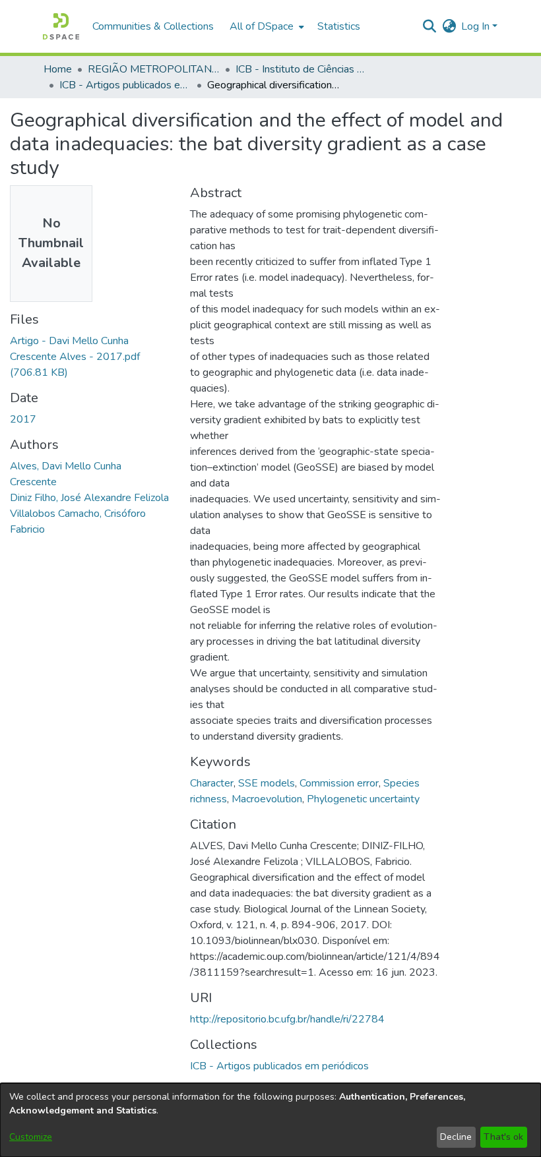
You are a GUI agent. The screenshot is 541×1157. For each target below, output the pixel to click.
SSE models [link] (266, 783)
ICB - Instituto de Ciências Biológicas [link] (301, 69)
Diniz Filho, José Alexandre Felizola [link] (89, 497)
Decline (456, 1137)
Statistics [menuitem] (338, 26)
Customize (30, 1137)
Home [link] (58, 69)
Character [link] (212, 783)
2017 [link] (23, 419)
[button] (61, 26)
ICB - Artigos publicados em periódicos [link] (125, 85)
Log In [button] (476, 26)
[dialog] (270, 1120)
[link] (75, 357)
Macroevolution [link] (267, 799)
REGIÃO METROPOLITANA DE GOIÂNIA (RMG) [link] (154, 69)
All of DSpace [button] (262, 26)
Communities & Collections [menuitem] (153, 26)
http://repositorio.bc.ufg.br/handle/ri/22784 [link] (287, 1019)
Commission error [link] (339, 783)
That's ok (503, 1137)
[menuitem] (265, 26)
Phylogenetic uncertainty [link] (363, 799)
